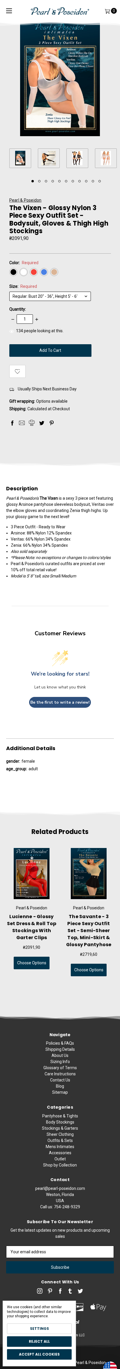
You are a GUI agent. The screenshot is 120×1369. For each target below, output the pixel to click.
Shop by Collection (60, 1165)
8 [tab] (79, 181)
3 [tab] (46, 181)
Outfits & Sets (60, 1140)
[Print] (32, 423)
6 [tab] (66, 181)
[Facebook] (12, 423)
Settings (39, 1328)
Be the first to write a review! (60, 702)
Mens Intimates (60, 1146)
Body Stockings (60, 1122)
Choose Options (31, 962)
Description (22, 488)
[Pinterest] (51, 423)
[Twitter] (42, 423)
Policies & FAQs (60, 1043)
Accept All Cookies (39, 1354)
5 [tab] (59, 181)
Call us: (60, 1206)
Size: (23, 286)
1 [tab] (32, 181)
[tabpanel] (23, 159)
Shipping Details (60, 1049)
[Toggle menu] (9, 11)
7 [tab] (73, 181)
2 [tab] (39, 181)
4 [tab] (53, 181)
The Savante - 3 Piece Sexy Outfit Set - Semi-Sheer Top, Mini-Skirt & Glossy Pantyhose (89, 930)
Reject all (39, 1341)
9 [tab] (86, 181)
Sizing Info (60, 1061)
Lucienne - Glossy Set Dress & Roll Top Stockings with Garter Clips (32, 927)
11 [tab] (99, 181)
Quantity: (17, 309)
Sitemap (60, 1092)
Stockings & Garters (60, 1128)
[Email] (22, 423)
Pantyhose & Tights (60, 1116)
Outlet (60, 1159)
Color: (24, 262)
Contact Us (60, 1080)
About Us (60, 1055)
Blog (60, 1086)
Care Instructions (60, 1074)
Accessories (60, 1152)
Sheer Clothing (60, 1134)
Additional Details (30, 748)
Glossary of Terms (60, 1067)
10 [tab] (93, 181)
